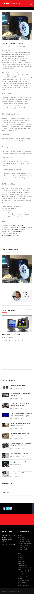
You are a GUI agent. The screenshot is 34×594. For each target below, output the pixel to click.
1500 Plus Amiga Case (24, 548)
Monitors (20, 557)
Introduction (21, 537)
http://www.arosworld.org (24, 227)
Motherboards (22, 565)
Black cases (21, 561)
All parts (20, 555)
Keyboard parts (22, 576)
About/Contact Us (23, 585)
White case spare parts (24, 570)
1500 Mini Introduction (25, 544)
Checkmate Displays (24, 541)
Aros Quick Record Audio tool (20, 462)
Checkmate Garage (23, 539)
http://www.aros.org (17, 225)
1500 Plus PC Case (23, 550)
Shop (19, 553)
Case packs (21, 578)
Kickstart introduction (11, 335)
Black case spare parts (24, 568)
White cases (21, 563)
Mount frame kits (23, 574)
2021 (4, 489)
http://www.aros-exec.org (19, 229)
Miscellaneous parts (23, 572)
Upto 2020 (6, 492)
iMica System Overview (12, 43)
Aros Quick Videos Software (19, 454)
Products (20, 535)
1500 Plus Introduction (24, 546)
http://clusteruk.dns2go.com (10, 235)
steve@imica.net (10, 545)
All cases (20, 559)
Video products (22, 582)
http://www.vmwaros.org (15, 231)
